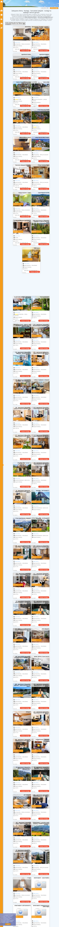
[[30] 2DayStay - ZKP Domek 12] (22, 469)
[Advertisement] (31, 285)
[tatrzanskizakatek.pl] (1, 2)
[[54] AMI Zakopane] (22, 801)
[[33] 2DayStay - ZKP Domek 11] (41, 497)
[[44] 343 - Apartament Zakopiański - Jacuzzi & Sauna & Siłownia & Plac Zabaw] (22, 663)
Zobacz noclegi (25, 50)
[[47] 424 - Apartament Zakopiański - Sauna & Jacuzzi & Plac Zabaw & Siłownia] (41, 690)
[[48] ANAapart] (22, 718)
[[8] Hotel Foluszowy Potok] (41, 116)
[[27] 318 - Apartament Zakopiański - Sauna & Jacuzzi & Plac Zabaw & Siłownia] (41, 414)
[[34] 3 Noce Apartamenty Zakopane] (22, 524)
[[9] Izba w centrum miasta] (22, 144)
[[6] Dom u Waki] (41, 88)
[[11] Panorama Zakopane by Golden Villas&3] (22, 171)
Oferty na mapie (54, 8)
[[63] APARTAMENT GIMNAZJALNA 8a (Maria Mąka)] (41, 912)
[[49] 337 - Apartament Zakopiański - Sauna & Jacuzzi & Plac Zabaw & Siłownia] (41, 718)
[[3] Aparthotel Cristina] (22, 61)
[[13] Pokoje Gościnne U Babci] (22, 199)
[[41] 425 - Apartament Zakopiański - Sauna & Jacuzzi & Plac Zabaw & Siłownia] (41, 607)
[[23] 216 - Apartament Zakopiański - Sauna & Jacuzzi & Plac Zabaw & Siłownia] (41, 359)
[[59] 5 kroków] (41, 856)
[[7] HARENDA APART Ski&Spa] (22, 116)
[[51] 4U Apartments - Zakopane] (41, 746)
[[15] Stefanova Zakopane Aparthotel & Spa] (22, 227)
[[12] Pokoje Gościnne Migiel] (41, 171)
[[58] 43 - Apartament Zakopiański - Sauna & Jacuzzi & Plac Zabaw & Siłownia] (22, 856)
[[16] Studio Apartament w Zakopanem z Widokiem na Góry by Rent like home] (41, 227)
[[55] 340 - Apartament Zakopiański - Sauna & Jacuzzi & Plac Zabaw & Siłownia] (41, 801)
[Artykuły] (1, 15)
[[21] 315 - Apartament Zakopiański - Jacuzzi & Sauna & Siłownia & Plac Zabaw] (41, 331)
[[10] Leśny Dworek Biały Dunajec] (41, 144)
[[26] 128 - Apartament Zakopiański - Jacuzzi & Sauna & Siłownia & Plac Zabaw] (22, 414)
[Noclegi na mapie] (1, 10)
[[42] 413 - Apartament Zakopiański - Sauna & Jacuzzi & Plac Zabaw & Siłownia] (22, 635)
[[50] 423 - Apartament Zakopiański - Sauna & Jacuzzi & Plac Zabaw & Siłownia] (22, 746)
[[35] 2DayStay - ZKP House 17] (41, 524)
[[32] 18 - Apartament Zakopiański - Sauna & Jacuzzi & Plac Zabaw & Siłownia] (22, 497)
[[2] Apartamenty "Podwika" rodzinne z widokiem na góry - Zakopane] (41, 33)
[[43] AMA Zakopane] (41, 635)
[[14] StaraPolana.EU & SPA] (41, 199)
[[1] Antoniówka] (22, 33)
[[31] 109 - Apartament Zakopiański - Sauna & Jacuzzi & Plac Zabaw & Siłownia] (41, 469)
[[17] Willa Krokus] (31, 254)
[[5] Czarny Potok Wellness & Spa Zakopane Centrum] (22, 88)
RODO (7, 922)
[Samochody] (1, 23)
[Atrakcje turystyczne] (1, 28)
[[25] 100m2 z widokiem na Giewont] (41, 386)
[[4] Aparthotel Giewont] (41, 61)
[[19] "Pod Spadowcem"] (41, 303)
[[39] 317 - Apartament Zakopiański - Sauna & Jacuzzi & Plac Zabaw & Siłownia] (41, 580)
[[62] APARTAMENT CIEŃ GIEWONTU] (22, 912)
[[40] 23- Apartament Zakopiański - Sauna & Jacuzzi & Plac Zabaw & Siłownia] (22, 607)
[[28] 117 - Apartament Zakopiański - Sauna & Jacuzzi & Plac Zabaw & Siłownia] (22, 442)
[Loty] (1, 19)
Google (6, 915)
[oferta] (14, 44)
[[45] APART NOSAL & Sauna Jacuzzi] (41, 663)
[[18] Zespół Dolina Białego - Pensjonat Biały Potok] (22, 303)
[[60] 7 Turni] (22, 884)
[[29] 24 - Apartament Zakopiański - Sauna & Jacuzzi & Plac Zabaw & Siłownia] (41, 442)
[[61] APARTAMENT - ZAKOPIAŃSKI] (41, 884)
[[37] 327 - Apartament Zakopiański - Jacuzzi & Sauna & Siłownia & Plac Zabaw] (41, 552)
